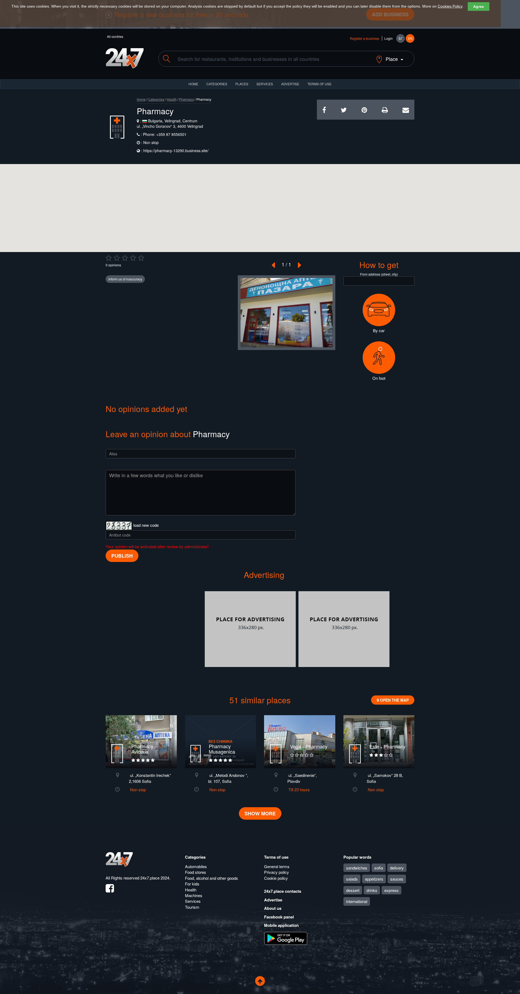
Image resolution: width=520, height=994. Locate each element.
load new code (146, 525)
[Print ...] (385, 109)
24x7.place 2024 (154, 878)
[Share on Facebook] (324, 109)
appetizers (374, 879)
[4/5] (133, 258)
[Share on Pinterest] (364, 109)
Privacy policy (276, 872)
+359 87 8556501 (171, 134)
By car (379, 330)
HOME (193, 83)
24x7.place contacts (282, 891)
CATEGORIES (216, 83)
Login (388, 38)
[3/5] (125, 258)
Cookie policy (276, 878)
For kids (192, 884)
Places (241, 83)
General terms (277, 866)
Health (172, 99)
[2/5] (117, 258)
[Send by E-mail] (405, 109)
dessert (352, 890)
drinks (371, 890)
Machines (193, 895)
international (356, 901)
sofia (378, 868)
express (391, 890)
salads (352, 879)
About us (272, 908)
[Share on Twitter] (344, 109)
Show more (260, 813)
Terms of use (276, 857)
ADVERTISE (290, 83)
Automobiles (196, 866)
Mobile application (281, 925)
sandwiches (356, 868)
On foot (378, 378)
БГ (401, 38)
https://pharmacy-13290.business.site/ (176, 150)
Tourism (192, 907)
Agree (478, 6)
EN (410, 38)
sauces (396, 879)
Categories (156, 99)
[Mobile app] (285, 938)
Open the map (394, 700)
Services (264, 83)
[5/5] (141, 258)
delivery (397, 868)
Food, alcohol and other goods (211, 878)
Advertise (273, 900)
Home (141, 99)
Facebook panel (279, 917)
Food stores (195, 872)
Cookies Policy (450, 6)
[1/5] (109, 258)
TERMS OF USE (319, 83)
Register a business (364, 38)
